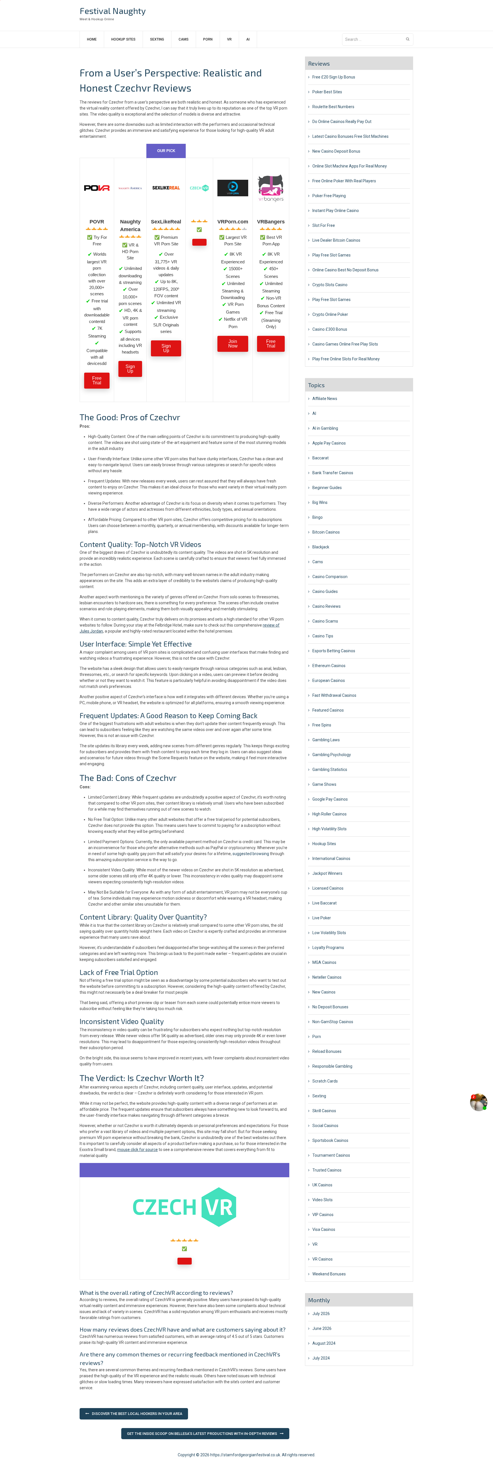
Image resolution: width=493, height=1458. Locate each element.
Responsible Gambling (332, 1066)
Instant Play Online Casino (335, 210)
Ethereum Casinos (328, 665)
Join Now (233, 343)
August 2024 (324, 1343)
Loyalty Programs (328, 947)
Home (92, 39)
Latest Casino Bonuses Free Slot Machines (350, 136)
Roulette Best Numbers (333, 106)
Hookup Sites (123, 39)
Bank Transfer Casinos (332, 472)
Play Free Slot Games (331, 255)
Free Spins (321, 725)
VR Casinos (322, 1259)
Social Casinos (325, 1125)
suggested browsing (251, 853)
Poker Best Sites (327, 92)
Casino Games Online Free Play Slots (345, 344)
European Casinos (328, 680)
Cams (184, 39)
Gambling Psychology (331, 754)
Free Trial (97, 380)
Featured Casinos (328, 710)
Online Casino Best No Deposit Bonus (345, 270)
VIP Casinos (323, 1214)
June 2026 (322, 1328)
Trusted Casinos (327, 1170)
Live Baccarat (324, 903)
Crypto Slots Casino (329, 284)
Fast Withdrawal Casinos (334, 695)
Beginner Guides (327, 487)
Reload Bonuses (327, 1051)
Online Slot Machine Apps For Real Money (349, 166)
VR (229, 39)
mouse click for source (137, 1149)
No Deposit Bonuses (330, 1007)
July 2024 (321, 1358)
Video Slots (322, 1200)
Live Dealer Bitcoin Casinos (336, 240)
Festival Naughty (113, 10)
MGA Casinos (324, 962)
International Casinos (331, 858)
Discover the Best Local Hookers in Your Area (137, 1413)
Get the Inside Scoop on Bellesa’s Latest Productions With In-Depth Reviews (202, 1433)
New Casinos (324, 992)
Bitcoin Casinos (326, 532)
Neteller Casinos (327, 977)
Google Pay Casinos (330, 799)
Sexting (157, 39)
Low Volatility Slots (329, 932)
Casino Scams (325, 621)
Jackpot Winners (327, 873)
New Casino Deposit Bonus (336, 151)
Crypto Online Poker (330, 314)
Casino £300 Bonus (329, 329)
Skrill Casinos (324, 1110)
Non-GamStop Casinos (332, 1021)
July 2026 (321, 1313)
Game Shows (324, 784)
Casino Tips (322, 636)
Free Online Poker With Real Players (344, 181)
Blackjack (320, 547)
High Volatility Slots (329, 829)
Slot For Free (323, 225)
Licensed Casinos (328, 888)
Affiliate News (324, 398)
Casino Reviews (326, 606)
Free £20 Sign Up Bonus (333, 77)
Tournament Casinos (331, 1155)
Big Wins (320, 502)
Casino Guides (325, 591)
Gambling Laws (326, 740)
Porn (208, 39)
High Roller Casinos (329, 814)
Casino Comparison (329, 576)
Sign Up (130, 368)
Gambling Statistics (329, 769)
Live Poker (321, 918)
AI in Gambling (325, 428)
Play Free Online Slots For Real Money (346, 359)
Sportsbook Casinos (330, 1140)
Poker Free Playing (329, 195)
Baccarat (320, 458)
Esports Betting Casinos (333, 651)
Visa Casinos (323, 1229)
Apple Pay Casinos (329, 443)
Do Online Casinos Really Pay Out (341, 121)
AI (248, 39)
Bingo (317, 517)
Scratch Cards (325, 1081)
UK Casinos (322, 1185)
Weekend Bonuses (329, 1274)
